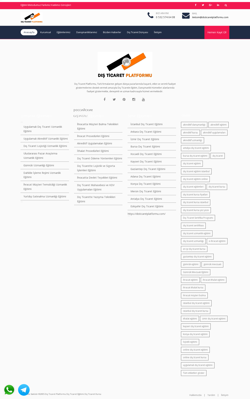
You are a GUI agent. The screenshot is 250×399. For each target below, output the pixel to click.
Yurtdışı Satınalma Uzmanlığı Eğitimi (44, 196)
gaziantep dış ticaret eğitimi (197, 256)
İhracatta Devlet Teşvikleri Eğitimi (97, 177)
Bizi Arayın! (162, 13)
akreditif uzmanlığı (192, 140)
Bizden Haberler (112, 32)
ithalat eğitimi (190, 318)
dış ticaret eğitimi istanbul (196, 171)
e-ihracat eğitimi (217, 241)
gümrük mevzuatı (212, 264)
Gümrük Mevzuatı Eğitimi (195, 272)
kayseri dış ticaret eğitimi (196, 326)
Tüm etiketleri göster (193, 372)
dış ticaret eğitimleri (193, 186)
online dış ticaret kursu (194, 357)
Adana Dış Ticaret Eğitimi (145, 176)
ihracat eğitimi (190, 279)
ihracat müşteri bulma (194, 295)
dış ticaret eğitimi (192, 163)
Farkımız (46, 5)
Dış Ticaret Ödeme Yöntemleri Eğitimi (99, 158)
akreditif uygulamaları (214, 132)
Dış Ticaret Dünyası (137, 32)
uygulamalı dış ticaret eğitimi (197, 365)
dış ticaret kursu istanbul (195, 202)
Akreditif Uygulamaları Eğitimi (94, 143)
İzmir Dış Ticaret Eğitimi (144, 139)
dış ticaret (217, 155)
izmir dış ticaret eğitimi (213, 318)
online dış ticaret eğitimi (195, 349)
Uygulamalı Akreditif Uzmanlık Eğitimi (45, 138)
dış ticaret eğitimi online (195, 179)
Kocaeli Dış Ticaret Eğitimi (146, 154)
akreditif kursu (190, 132)
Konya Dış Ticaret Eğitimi (145, 184)
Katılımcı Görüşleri (61, 5)
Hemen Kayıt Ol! (216, 32)
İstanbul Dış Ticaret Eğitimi (146, 124)
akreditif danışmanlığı (194, 124)
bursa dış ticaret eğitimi (195, 155)
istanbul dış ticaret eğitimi (196, 303)
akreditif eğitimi (218, 124)
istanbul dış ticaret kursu (195, 310)
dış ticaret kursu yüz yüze (196, 210)
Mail (194, 13)
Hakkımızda (195, 395)
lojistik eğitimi (190, 341)
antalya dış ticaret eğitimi (196, 147)
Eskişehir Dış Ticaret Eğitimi (146, 206)
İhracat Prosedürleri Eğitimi (93, 136)
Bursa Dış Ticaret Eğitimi (145, 146)
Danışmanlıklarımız (86, 32)
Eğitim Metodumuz (31, 5)
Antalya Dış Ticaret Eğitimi (146, 199)
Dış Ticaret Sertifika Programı (198, 217)
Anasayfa (29, 32)
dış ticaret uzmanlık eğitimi (196, 233)
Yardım (211, 395)
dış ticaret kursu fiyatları (195, 194)
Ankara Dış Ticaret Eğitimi (145, 131)
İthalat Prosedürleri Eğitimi (93, 151)
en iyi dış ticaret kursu (194, 248)
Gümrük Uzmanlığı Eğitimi (38, 165)
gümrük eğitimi (190, 264)
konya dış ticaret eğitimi (195, 334)
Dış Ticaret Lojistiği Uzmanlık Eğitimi (45, 146)
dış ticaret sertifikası (193, 225)
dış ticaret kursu (217, 186)
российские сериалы (76, 110)
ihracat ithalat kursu (193, 287)
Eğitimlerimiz (63, 32)
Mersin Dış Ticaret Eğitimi (145, 191)
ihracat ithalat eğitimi (213, 279)
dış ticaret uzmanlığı (193, 241)
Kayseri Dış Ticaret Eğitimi (146, 161)
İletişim (158, 32)
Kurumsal (45, 32)
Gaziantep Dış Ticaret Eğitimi (147, 169)
